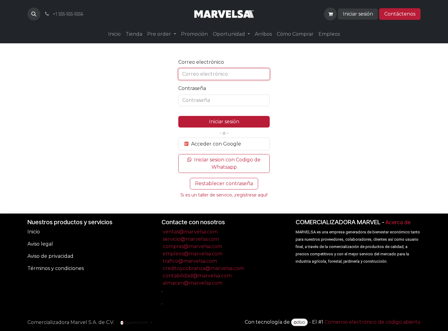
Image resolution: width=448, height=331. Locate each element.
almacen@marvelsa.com (192, 283)
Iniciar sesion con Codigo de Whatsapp (227, 163)
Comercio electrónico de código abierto (373, 322)
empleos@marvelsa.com (192, 254)
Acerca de (398, 222)
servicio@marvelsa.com (191, 239)
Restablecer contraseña (224, 183)
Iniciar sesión (358, 14)
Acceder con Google (215, 144)
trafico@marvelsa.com (190, 261)
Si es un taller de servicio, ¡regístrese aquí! (224, 195)
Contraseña (192, 88)
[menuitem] (114, 34)
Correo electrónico (201, 62)
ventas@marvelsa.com (190, 232)
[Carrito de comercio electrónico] (330, 14)
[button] (33, 14)
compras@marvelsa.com (192, 246)
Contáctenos (399, 14)
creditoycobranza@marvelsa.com (203, 268)
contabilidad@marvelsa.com (197, 276)
